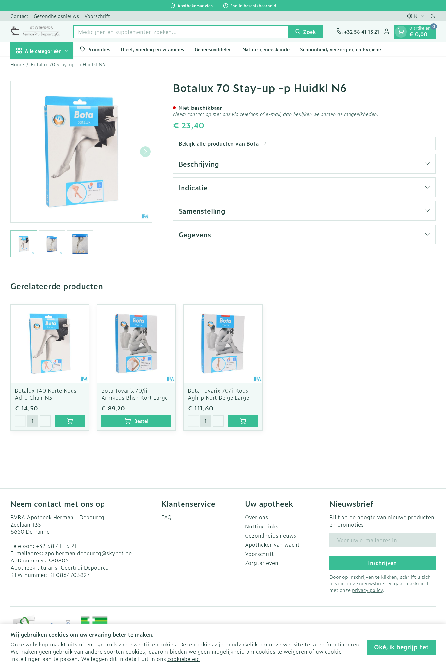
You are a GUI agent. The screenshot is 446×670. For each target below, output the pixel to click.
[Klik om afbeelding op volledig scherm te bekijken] (81, 151)
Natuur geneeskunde (266, 49)
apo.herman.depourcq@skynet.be (88, 553)
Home (17, 64)
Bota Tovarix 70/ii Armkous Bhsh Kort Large (134, 393)
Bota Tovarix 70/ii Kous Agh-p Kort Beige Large (218, 393)
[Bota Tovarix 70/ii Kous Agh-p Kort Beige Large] (223, 344)
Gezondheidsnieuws (56, 15)
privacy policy (367, 589)
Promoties (98, 49)
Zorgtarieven (261, 562)
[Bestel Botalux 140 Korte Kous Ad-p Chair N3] (70, 421)
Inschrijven (382, 563)
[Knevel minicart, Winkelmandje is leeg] (401, 31)
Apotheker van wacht (272, 544)
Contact (19, 15)
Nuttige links (262, 526)
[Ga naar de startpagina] (35, 31)
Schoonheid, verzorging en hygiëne (340, 49)
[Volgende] (145, 151)
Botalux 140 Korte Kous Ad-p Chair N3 (45, 393)
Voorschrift (97, 15)
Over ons (256, 517)
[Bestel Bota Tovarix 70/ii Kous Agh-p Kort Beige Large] (243, 421)
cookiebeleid (183, 658)
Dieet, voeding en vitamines (152, 49)
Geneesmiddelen (213, 49)
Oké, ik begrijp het (401, 647)
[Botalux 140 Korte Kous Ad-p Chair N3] (50, 344)
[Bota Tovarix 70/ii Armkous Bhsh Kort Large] (136, 344)
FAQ (166, 517)
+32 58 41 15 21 (56, 546)
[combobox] (181, 31)
